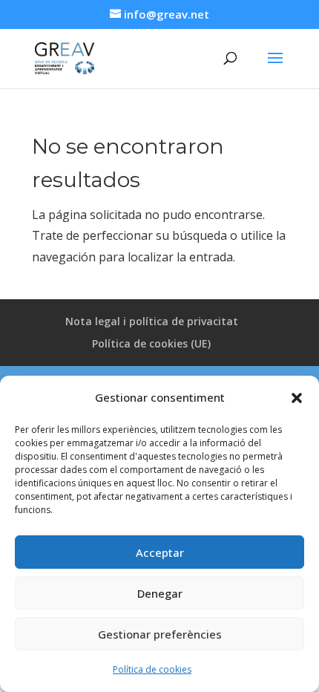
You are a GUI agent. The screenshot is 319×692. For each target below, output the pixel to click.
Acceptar (160, 552)
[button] (296, 398)
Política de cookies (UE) (151, 343)
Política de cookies (152, 669)
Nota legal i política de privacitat (151, 321)
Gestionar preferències (160, 634)
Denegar (159, 593)
